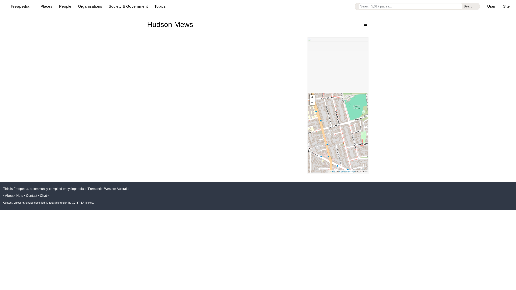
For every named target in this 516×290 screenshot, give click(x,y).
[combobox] (410, 6)
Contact (31, 195)
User (491, 6)
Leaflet (332, 171)
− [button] (312, 102)
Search (469, 6)
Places (46, 6)
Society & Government (128, 6)
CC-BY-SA (78, 202)
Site (506, 6)
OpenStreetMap (347, 171)
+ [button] (312, 97)
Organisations (90, 6)
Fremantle (95, 189)
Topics (160, 6)
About (9, 195)
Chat (43, 195)
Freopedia (21, 189)
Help (19, 195)
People (65, 6)
